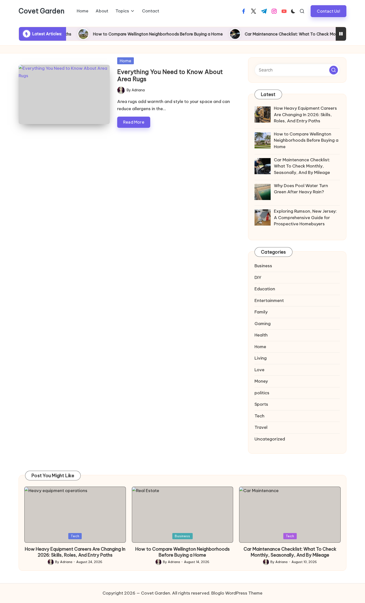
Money (261, 381)
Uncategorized (270, 439)
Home (125, 60)
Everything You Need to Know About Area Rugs (170, 75)
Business (263, 265)
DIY (258, 277)
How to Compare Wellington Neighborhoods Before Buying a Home (144, 34)
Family (261, 312)
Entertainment (269, 300)
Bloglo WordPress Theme (236, 593)
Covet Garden (42, 11)
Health (261, 335)
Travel (261, 427)
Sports (261, 404)
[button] (328, 11)
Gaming (263, 323)
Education (265, 289)
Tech (259, 416)
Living (261, 358)
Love (259, 369)
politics (262, 393)
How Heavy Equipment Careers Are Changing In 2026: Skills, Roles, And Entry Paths (75, 552)
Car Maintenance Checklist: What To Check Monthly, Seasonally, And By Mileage (290, 552)
